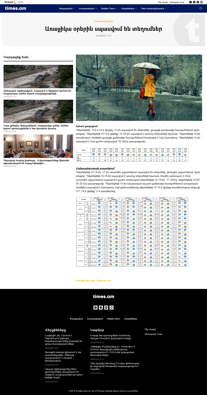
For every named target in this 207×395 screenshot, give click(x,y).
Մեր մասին (163, 2)
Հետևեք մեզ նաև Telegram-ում (93, 280)
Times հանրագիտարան (152, 8)
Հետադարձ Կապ (176, 2)
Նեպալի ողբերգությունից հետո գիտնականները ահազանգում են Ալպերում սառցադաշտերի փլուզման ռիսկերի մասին (64, 373)
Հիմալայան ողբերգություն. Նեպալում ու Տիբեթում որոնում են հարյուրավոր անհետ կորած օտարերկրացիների (37, 92)
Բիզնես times (113, 318)
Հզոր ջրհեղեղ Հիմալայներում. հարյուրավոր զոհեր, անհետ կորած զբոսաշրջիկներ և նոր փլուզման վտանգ (36, 127)
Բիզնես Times (108, 8)
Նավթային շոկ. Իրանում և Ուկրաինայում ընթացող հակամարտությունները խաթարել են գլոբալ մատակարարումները (63, 339)
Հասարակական (86, 8)
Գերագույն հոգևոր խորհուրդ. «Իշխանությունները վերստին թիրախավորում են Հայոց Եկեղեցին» (36, 162)
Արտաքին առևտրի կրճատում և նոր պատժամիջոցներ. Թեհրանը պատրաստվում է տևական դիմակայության (63, 356)
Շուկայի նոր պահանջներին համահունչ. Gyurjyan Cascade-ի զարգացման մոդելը (110, 337)
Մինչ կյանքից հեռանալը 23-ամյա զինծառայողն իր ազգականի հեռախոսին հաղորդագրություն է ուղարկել (114, 366)
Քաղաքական (65, 8)
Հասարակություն (103, 21)
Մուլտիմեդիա (127, 8)
